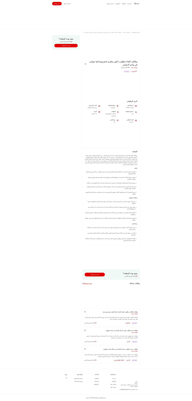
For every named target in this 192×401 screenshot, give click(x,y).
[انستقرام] (66, 378)
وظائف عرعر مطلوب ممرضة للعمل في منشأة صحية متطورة (120, 349)
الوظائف (134, 32)
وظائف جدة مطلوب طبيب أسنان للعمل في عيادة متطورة (122, 330)
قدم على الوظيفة (94, 274)
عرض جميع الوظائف (87, 283)
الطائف (127, 323)
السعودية (133, 71)
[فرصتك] (137, 3)
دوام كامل (126, 71)
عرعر (127, 360)
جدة (128, 341)
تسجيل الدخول (67, 3)
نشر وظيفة (57, 3)
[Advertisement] (96, 17)
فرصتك (136, 383)
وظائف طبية (126, 32)
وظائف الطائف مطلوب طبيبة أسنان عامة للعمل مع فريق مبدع (120, 312)
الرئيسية (138, 32)
